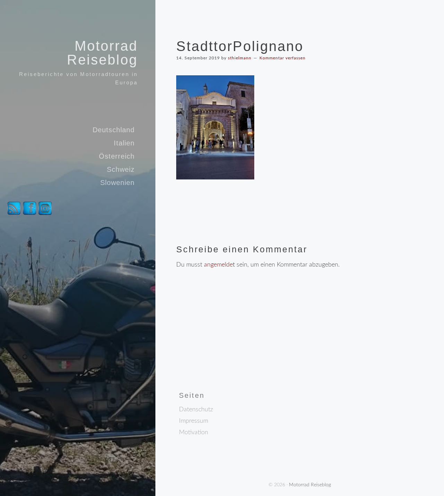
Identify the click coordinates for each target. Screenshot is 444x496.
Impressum (193, 421)
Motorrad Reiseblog (102, 52)
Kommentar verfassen (282, 58)
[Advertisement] (234, 344)
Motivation (193, 432)
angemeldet (219, 265)
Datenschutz (196, 409)
